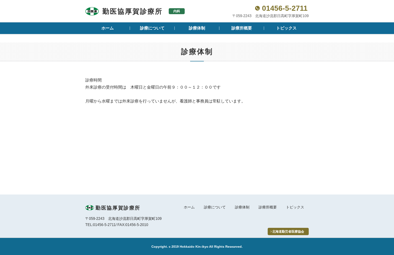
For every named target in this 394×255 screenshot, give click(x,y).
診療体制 (197, 28)
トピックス (286, 28)
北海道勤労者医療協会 (288, 231)
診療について (152, 28)
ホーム (107, 28)
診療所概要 (241, 28)
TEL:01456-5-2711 (100, 225)
